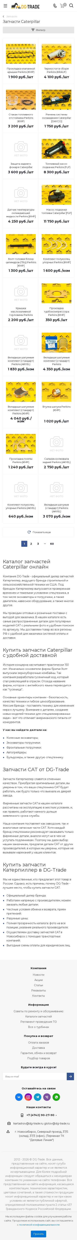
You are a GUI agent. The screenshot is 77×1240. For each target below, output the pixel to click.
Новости (38, 974)
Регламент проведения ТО (38, 1021)
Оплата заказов (38, 1042)
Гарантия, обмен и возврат (39, 1053)
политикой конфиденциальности (39, 1224)
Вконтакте (19, 1097)
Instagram (28, 1097)
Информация (38, 1004)
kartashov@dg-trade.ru (28, 1123)
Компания (38, 968)
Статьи (38, 985)
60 (52, 543)
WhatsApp (56, 1097)
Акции (38, 980)
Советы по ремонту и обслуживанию (38, 1011)
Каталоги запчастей (38, 1016)
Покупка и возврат (38, 1036)
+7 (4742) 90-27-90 (40, 1115)
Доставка (38, 1048)
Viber (47, 1097)
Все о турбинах (38, 1027)
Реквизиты (38, 990)
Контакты (38, 995)
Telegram (37, 1097)
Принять (38, 1234)
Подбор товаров (38, 1058)
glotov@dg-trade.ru (57, 1123)
